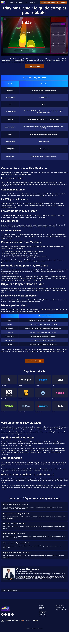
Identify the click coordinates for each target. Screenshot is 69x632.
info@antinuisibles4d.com (62, 609)
